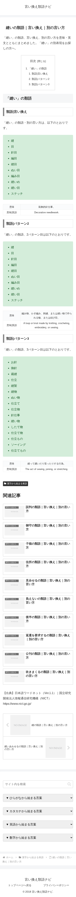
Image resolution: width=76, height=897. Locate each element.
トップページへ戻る (19, 885)
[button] (69, 784)
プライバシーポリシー (56, 885)
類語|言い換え (40, 73)
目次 (33, 61)
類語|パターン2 (40, 78)
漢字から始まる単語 (17, 483)
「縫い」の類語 (38, 68)
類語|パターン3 (40, 84)
